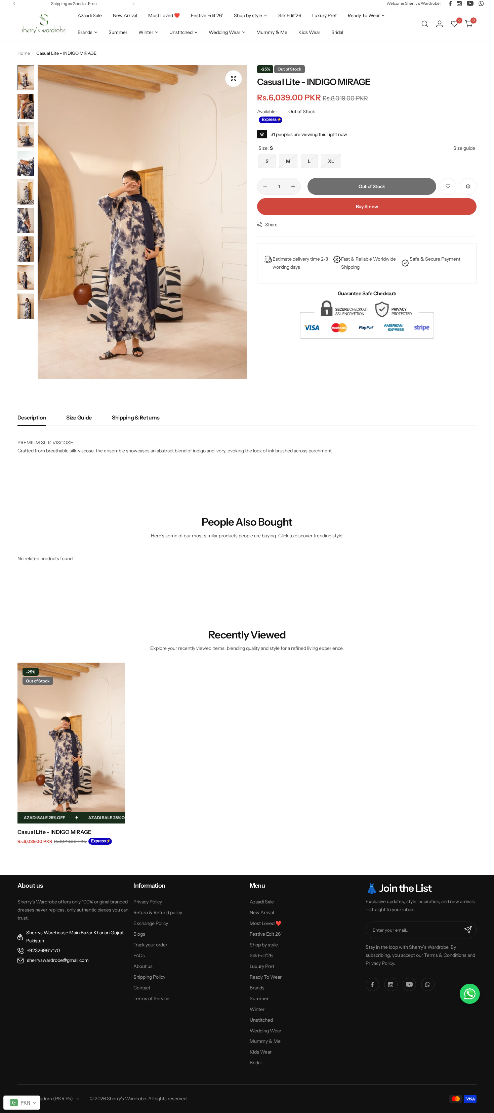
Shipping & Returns (135, 417)
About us (143, 966)
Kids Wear (261, 1052)
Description (31, 417)
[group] (142, 222)
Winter (257, 1009)
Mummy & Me (265, 1041)
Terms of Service (151, 998)
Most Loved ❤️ (265, 923)
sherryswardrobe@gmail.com (58, 960)
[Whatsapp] (481, 3)
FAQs (139, 955)
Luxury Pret (262, 966)
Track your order (150, 945)
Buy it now (367, 207)
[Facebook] (450, 3)
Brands (257, 988)
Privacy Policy (147, 902)
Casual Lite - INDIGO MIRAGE (54, 832)
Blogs (139, 934)
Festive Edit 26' (266, 934)
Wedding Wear (265, 1031)
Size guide (79, 417)
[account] (439, 23)
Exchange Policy (150, 923)
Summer (259, 998)
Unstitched (261, 1020)
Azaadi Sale (262, 902)
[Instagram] (459, 3)
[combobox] (21, 1103)
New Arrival (262, 912)
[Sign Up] (468, 930)
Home (23, 53)
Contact (141, 988)
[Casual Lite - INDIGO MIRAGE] (71, 743)
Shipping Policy (149, 977)
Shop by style (264, 945)
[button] (14, 3)
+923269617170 (43, 950)
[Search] (424, 23)
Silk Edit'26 (261, 955)
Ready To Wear (266, 977)
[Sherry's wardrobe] (42, 23)
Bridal (255, 1063)
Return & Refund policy (157, 912)
